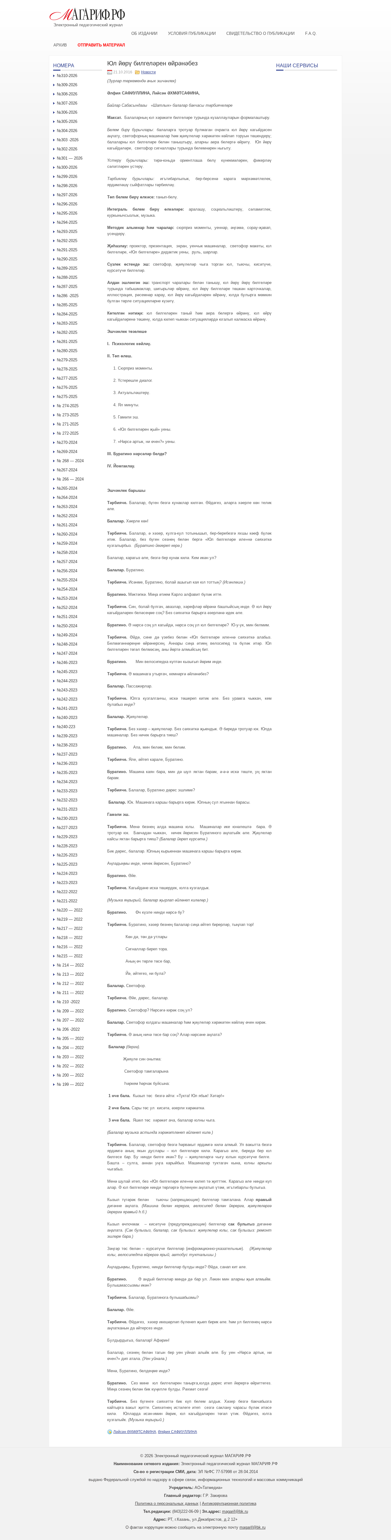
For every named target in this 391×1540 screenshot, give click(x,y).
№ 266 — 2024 (70, 479)
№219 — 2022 (69, 919)
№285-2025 (67, 305)
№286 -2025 (68, 295)
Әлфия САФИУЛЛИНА (177, 1432)
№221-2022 (67, 901)
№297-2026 (67, 195)
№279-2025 (67, 360)
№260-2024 (67, 534)
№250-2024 (67, 626)
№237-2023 (67, 754)
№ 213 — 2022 (70, 974)
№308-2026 (67, 94)
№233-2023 (67, 791)
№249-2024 (67, 635)
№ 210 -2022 (68, 1002)
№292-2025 (67, 240)
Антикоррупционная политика (229, 1503)
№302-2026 (67, 149)
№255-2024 (67, 580)
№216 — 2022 (69, 947)
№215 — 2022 (69, 956)
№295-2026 (67, 213)
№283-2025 (67, 323)
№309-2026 (67, 85)
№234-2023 (67, 781)
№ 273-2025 (68, 415)
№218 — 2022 (69, 937)
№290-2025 (67, 259)
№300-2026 (67, 167)
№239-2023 (67, 736)
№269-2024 (67, 451)
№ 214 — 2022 (70, 965)
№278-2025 (67, 369)
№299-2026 (67, 176)
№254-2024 (67, 589)
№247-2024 (67, 653)
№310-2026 (67, 75)
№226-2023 (67, 855)
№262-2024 (67, 516)
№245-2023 (67, 671)
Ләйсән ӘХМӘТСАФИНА (134, 1432)
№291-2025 (67, 250)
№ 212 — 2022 (70, 983)
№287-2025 (67, 286)
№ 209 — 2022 (70, 1011)
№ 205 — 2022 (70, 1038)
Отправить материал (101, 45)
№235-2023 (67, 772)
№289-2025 (67, 268)
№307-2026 (67, 103)
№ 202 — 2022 (70, 1066)
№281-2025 (67, 341)
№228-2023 (67, 846)
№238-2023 (67, 745)
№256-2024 (67, 571)
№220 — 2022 (69, 910)
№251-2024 (67, 616)
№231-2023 (67, 809)
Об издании (144, 33)
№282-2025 (67, 332)
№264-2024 (67, 497)
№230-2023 (67, 818)
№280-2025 (67, 350)
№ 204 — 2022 (70, 1047)
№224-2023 (67, 873)
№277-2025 (67, 378)
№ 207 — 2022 (70, 1020)
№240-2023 (67, 717)
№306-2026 (67, 112)
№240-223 (66, 726)
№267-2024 (67, 470)
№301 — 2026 (69, 158)
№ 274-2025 (68, 405)
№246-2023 (67, 662)
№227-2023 (67, 827)
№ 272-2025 (68, 433)
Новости (148, 72)
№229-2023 (67, 836)
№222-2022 (67, 892)
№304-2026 (67, 130)
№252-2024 (67, 607)
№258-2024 (67, 552)
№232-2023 (67, 800)
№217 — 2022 (69, 928)
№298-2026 (67, 185)
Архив (60, 45)
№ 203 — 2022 (70, 1057)
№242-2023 (67, 699)
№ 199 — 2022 (70, 1084)
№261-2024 (67, 525)
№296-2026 (67, 204)
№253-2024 (67, 598)
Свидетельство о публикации (260, 33)
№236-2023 (67, 763)
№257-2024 (67, 561)
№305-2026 (67, 121)
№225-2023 (67, 864)
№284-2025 (67, 314)
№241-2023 (67, 708)
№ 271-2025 (68, 424)
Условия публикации (192, 33)
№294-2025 (67, 222)
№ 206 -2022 (68, 1029)
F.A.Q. (311, 33)
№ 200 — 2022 (70, 1075)
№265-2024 (67, 488)
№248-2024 (67, 644)
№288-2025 (67, 277)
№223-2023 (67, 882)
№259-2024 (67, 543)
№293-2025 (67, 231)
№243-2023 (67, 690)
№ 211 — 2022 (70, 992)
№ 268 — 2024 (70, 461)
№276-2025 (67, 387)
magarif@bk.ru (235, 1511)
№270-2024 (67, 442)
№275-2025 (67, 396)
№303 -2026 (68, 140)
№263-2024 (67, 506)
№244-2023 (67, 681)
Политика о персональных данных (167, 1503)
